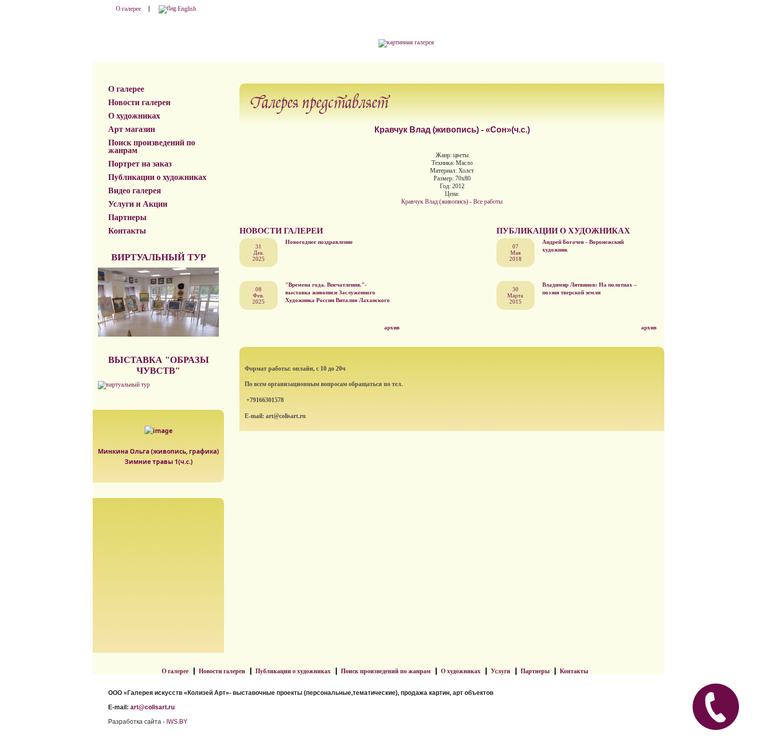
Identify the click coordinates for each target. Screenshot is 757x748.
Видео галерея (134, 190)
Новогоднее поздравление (319, 242)
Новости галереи (139, 102)
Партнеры (127, 217)
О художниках (134, 115)
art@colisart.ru (152, 707)
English (186, 8)
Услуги (500, 671)
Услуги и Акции (137, 204)
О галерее (128, 8)
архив (392, 327)
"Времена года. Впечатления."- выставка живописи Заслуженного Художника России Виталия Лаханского (337, 292)
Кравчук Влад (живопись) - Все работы (452, 201)
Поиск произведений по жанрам (151, 146)
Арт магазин (131, 129)
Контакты (127, 230)
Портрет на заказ (139, 163)
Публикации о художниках (157, 177)
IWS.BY (176, 721)
